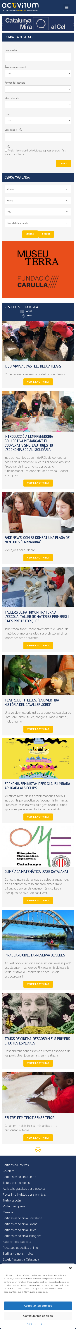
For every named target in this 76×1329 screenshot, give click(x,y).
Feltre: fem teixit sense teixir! (30, 1117)
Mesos (10, 200)
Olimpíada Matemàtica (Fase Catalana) (36, 871)
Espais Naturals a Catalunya (21, 1259)
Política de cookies (36, 1324)
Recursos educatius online (20, 1247)
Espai (7, 114)
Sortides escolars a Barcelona (22, 1218)
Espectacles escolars (17, 1242)
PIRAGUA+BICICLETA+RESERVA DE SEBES (35, 955)
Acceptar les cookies (38, 1305)
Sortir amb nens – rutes (18, 1253)
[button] (70, 1268)
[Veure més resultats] (38, 1150)
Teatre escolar (12, 1200)
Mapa (29, 315)
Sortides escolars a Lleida (20, 1230)
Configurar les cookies (38, 1316)
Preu (9, 211)
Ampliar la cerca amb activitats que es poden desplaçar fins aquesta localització (35, 152)
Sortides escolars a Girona (20, 1224)
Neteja (46, 234)
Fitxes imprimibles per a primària (24, 1194)
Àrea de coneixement (15, 66)
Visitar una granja (14, 1206)
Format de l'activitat (15, 82)
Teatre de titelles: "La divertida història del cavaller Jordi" (32, 702)
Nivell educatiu (12, 98)
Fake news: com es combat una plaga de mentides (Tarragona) (37, 539)
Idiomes (10, 189)
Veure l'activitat (38, 382)
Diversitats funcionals (17, 223)
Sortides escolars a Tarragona (22, 1236)
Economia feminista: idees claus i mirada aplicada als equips (37, 785)
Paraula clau (11, 49)
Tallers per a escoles (16, 1183)
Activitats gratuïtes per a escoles (24, 1188)
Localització (11, 129)
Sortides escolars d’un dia (20, 1177)
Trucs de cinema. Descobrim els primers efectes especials (37, 1040)
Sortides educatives (16, 1165)
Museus (8, 1212)
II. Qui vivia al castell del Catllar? (33, 366)
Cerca (63, 163)
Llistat (29, 311)
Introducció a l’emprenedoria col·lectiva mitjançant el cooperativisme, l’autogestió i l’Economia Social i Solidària (29, 443)
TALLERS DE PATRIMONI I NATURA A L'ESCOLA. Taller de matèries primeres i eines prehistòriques (37, 616)
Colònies (9, 1171)
